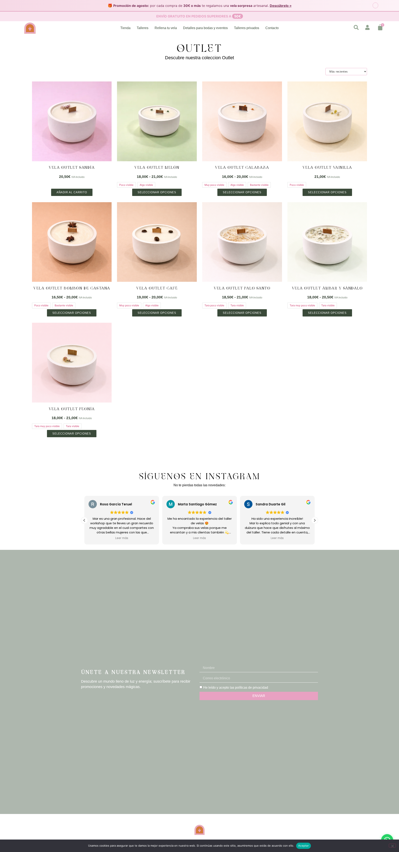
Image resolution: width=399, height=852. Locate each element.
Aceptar (303, 845)
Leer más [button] (121, 538)
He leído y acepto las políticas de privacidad (235, 687)
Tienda (125, 28)
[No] (392, 845)
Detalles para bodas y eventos (205, 28)
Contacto (272, 28)
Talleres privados (246, 28)
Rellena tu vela (166, 28)
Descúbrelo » (281, 6)
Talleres (142, 28)
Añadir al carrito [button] (72, 192)
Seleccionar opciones (157, 192)
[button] (315, 520)
